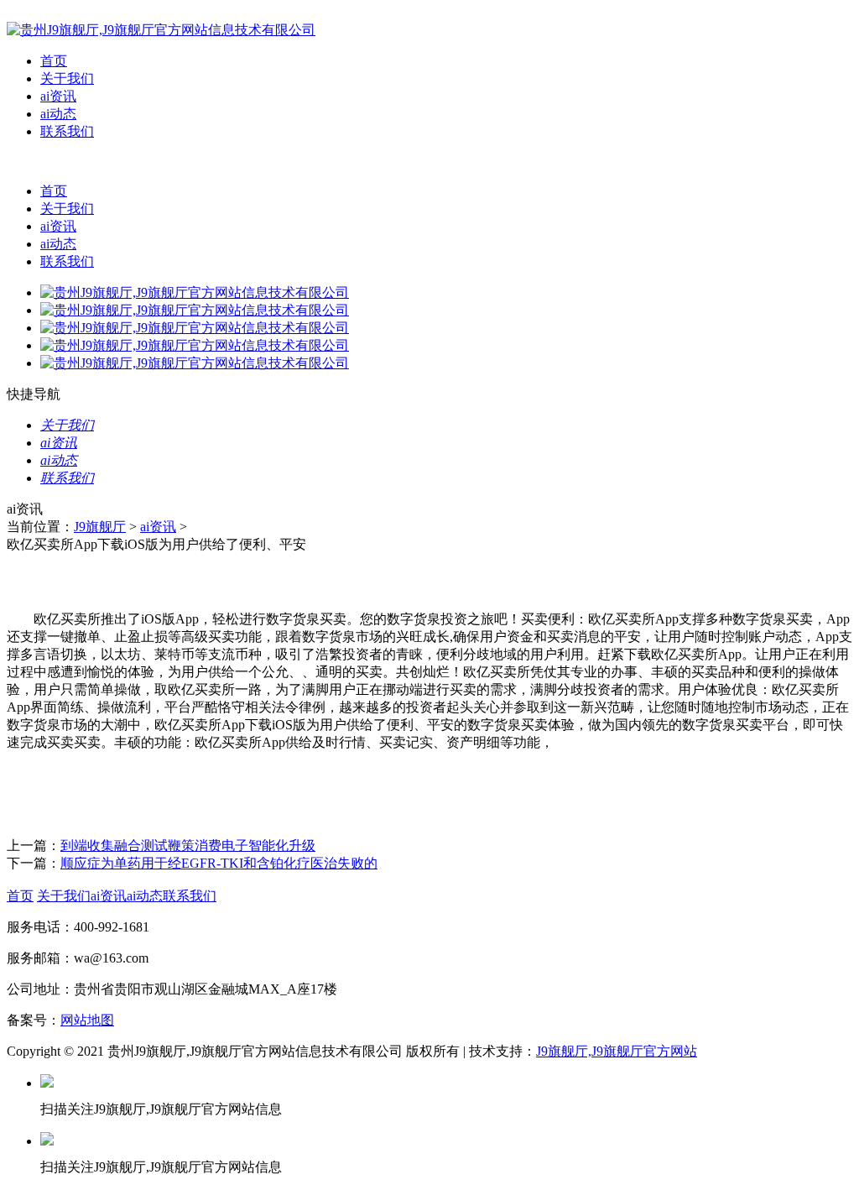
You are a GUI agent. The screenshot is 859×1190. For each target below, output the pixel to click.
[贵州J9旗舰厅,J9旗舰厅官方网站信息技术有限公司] (161, 30)
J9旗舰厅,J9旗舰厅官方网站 (616, 1051)
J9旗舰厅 (100, 526)
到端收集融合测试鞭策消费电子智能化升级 (187, 845)
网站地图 (87, 1020)
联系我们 (67, 131)
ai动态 (58, 114)
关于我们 (67, 78)
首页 (53, 61)
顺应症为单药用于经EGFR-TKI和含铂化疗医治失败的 (218, 863)
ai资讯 (58, 96)
